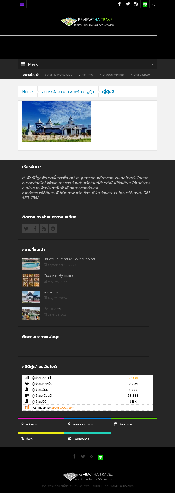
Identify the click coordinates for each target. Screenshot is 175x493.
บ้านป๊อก (155, 75)
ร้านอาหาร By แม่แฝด (59, 276)
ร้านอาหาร (125, 424)
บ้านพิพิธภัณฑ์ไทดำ (104, 75)
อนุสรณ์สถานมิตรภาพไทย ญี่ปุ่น (68, 92)
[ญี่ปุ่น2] (56, 121)
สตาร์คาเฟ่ (51, 292)
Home (27, 92)
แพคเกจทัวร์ (81, 439)
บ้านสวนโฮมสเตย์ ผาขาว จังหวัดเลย (69, 259)
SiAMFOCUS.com (62, 408)
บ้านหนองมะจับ (133, 75)
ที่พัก (29, 439)
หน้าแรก (31, 424)
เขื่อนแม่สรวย (53, 309)
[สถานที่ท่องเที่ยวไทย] (87, 21)
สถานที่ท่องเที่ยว (84, 424)
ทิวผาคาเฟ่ (78, 75)
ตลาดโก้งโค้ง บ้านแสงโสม (49, 75)
